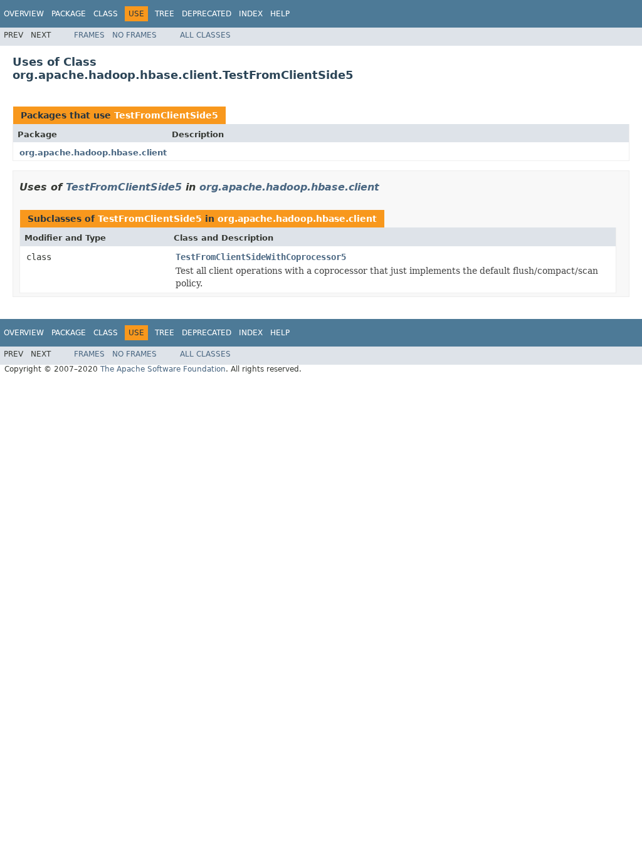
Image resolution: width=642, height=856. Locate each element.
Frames (89, 35)
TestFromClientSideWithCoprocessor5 (261, 257)
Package (68, 13)
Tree (164, 13)
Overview (24, 13)
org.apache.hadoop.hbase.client (93, 152)
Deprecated (206, 13)
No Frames (134, 35)
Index (251, 13)
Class (105, 13)
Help (280, 13)
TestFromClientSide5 (166, 115)
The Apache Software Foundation (163, 369)
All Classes (205, 35)
